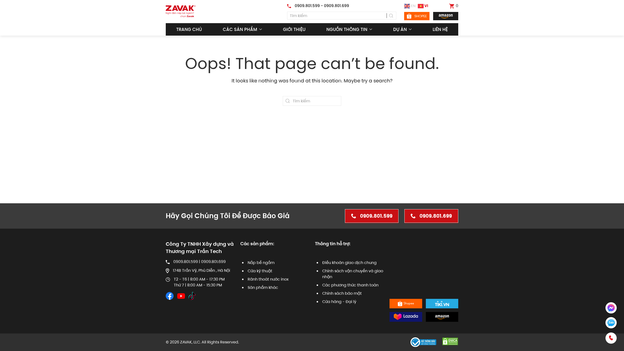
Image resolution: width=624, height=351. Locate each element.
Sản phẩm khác (263, 287)
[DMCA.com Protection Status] (450, 341)
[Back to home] (180, 11)
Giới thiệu (294, 29)
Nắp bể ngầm (261, 262)
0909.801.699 (435, 216)
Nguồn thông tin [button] (346, 29)
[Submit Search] (391, 15)
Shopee (420, 16)
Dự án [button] (400, 29)
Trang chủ (189, 29)
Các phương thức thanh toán (350, 285)
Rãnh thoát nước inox (268, 279)
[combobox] (341, 16)
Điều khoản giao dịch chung (349, 262)
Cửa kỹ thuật (260, 271)
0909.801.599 (376, 216)
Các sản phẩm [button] (240, 29)
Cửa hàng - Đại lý (339, 301)
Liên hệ (440, 29)
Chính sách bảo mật (342, 293)
